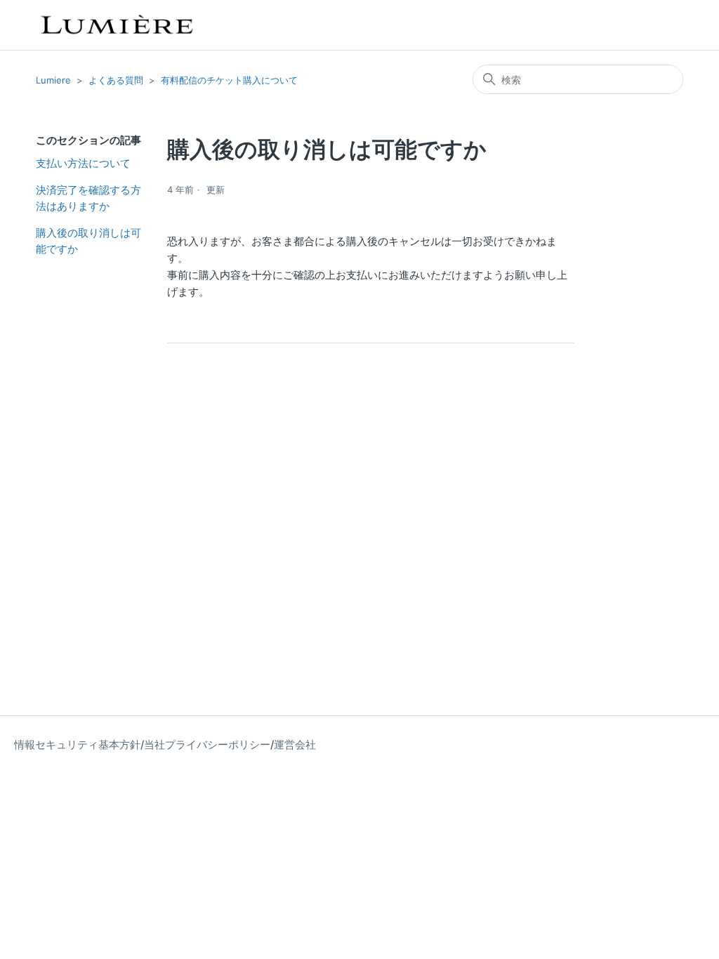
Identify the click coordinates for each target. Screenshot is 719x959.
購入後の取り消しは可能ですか (88, 241)
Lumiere (53, 80)
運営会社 (295, 744)
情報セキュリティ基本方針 (77, 744)
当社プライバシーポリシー (207, 744)
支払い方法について (83, 163)
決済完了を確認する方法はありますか (88, 198)
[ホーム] (115, 25)
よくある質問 (115, 80)
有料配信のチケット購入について (229, 80)
